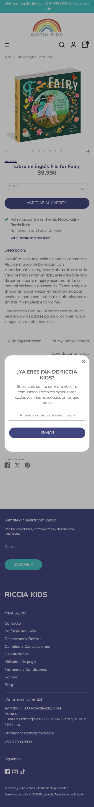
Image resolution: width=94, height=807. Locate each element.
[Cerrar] (83, 361)
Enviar (47, 433)
